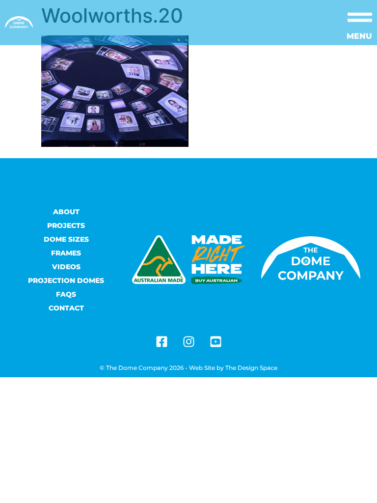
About (66, 211)
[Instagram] (188, 342)
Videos (66, 266)
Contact (66, 308)
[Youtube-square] (215, 342)
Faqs (66, 294)
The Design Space (251, 367)
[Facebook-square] (161, 342)
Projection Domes (66, 280)
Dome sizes (66, 239)
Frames (66, 253)
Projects (66, 225)
